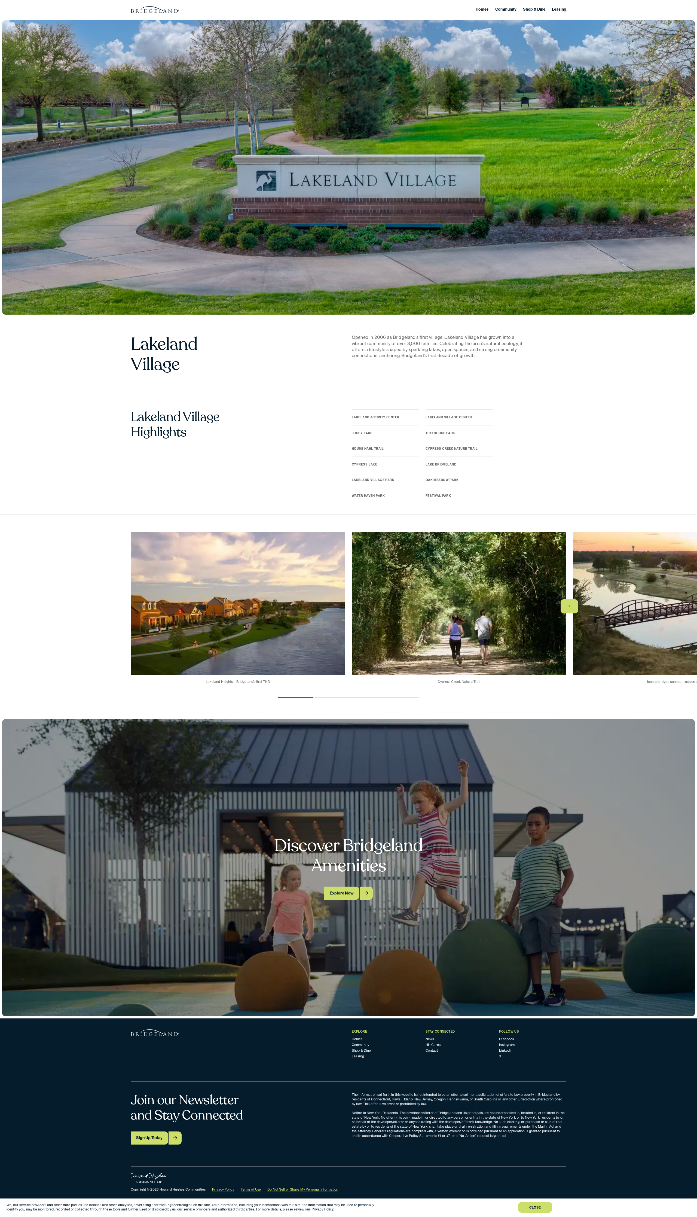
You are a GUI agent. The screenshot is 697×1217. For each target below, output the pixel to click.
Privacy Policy (223, 1189)
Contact (432, 1050)
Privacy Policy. (323, 1209)
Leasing (559, 9)
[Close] (688, 1207)
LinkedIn (505, 1050)
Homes (482, 9)
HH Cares (433, 1045)
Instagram (507, 1045)
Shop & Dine (534, 9)
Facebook (506, 1039)
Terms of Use (251, 1189)
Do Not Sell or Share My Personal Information (302, 1189)
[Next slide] (569, 606)
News (430, 1039)
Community (505, 9)
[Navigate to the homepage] (155, 9)
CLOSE (535, 1207)
